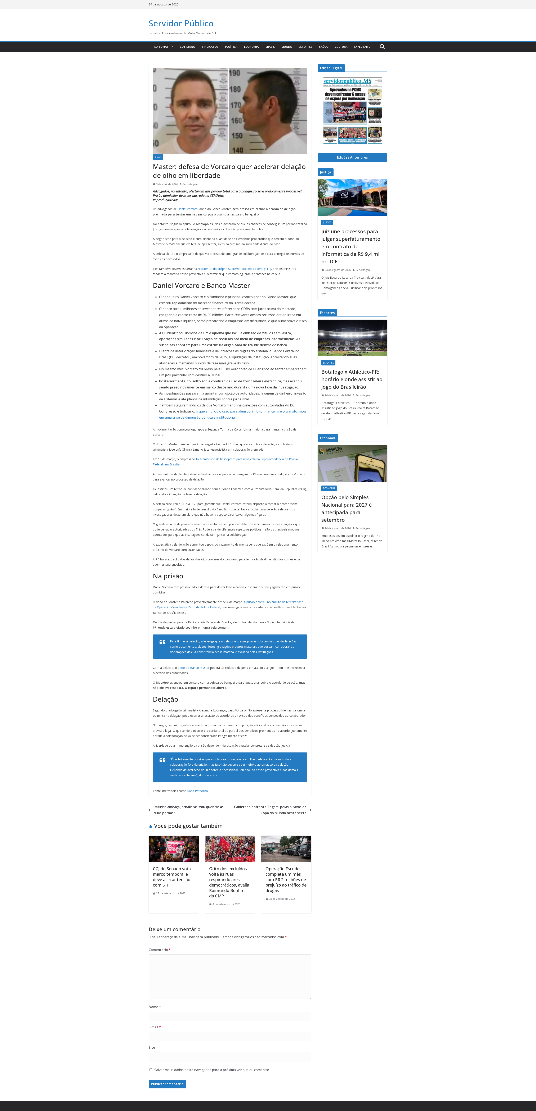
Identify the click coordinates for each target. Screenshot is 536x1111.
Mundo (286, 47)
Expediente (362, 47)
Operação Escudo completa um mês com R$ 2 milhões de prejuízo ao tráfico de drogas (286, 879)
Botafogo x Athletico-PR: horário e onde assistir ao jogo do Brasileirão (352, 379)
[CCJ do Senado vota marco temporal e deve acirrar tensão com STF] (174, 838)
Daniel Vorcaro (188, 209)
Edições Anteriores (352, 157)
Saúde (323, 47)
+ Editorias (160, 47)
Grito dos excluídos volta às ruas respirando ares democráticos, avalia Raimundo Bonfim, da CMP (229, 882)
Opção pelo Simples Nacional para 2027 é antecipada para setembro (346, 508)
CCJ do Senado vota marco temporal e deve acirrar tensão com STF (172, 877)
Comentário (160, 949)
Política (231, 47)
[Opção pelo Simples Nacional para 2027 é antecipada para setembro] (352, 463)
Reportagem (190, 184)
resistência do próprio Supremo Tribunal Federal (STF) (234, 269)
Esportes (305, 47)
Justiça (327, 222)
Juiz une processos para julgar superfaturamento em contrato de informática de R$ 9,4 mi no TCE (350, 246)
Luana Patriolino (197, 791)
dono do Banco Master (193, 668)
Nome (155, 1007)
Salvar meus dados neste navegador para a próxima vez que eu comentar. (212, 1069)
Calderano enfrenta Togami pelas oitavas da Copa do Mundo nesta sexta (270, 810)
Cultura (341, 47)
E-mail (155, 1027)
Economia (251, 47)
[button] (171, 46)
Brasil (270, 47)
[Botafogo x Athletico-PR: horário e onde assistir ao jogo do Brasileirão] (352, 338)
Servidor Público (181, 23)
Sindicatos (210, 47)
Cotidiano (187, 47)
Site (152, 1047)
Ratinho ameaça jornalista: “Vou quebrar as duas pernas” (189, 810)
